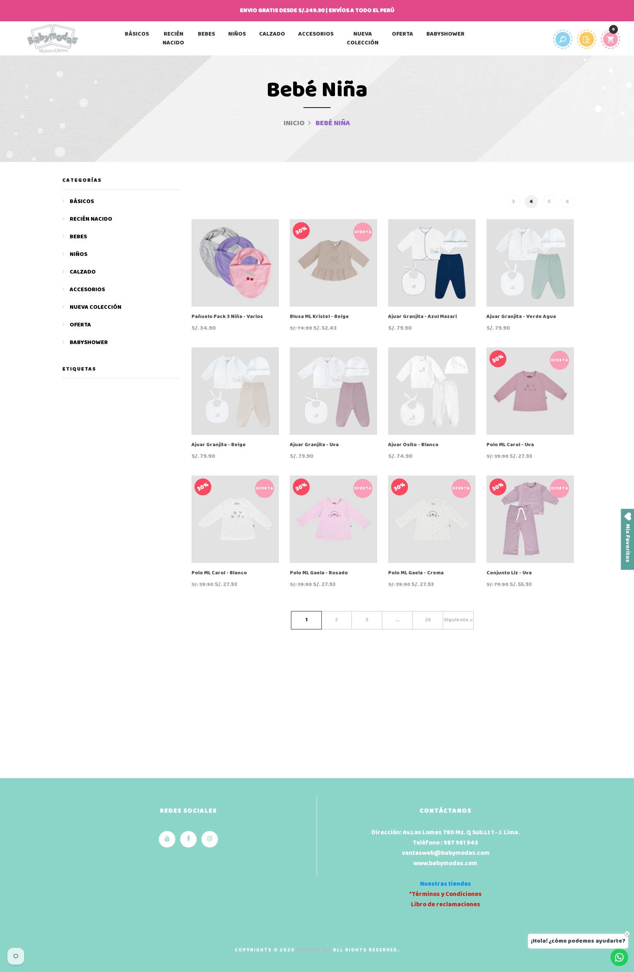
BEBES (206, 34)
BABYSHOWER (445, 34)
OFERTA (402, 34)
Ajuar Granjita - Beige (219, 445)
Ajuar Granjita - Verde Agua (521, 317)
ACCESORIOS (316, 34)
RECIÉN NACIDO (173, 38)
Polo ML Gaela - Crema (416, 573)
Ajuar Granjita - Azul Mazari (422, 317)
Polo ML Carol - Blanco (219, 573)
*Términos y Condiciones (445, 894)
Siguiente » (458, 620)
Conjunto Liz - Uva (509, 573)
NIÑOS (237, 34)
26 (428, 620)
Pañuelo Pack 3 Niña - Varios (227, 317)
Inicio (294, 123)
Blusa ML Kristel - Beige (319, 317)
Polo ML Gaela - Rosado (319, 573)
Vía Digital (314, 950)
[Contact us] (619, 957)
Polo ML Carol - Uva (510, 445)
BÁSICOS (137, 34)
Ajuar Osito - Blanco (413, 445)
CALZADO (272, 34)
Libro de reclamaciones (445, 905)
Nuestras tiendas (445, 884)
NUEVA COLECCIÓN (363, 38)
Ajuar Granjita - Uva (314, 445)
